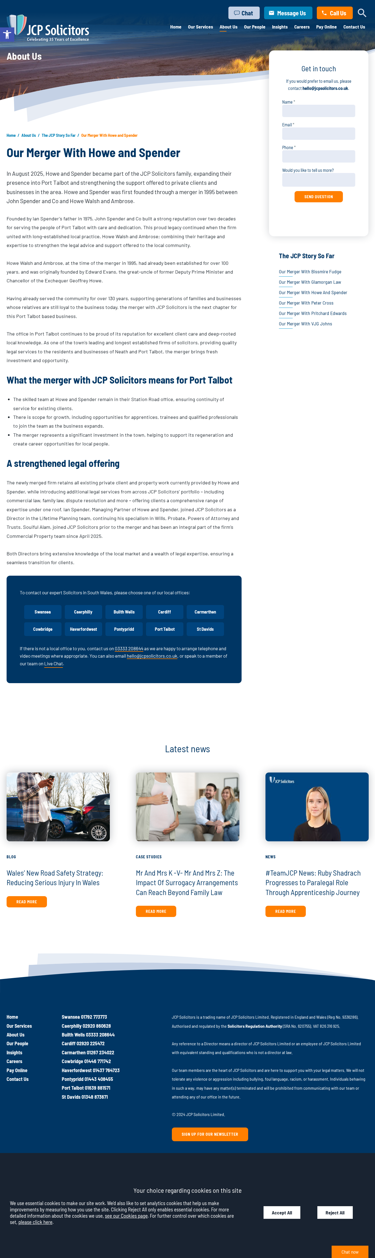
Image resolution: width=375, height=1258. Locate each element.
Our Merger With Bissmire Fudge (310, 271)
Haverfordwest (83, 629)
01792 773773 (94, 1017)
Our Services (200, 27)
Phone (287, 147)
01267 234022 (100, 1052)
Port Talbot (165, 629)
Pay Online (326, 27)
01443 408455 (99, 1079)
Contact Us (354, 27)
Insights (280, 27)
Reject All (335, 1212)
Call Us (338, 12)
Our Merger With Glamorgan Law (310, 282)
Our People (254, 27)
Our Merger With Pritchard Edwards (313, 313)
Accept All (282, 1212)
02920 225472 (91, 1043)
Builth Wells (124, 611)
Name (287, 101)
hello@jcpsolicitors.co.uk (152, 655)
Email (287, 124)
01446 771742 (97, 1061)
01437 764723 (106, 1070)
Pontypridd (124, 629)
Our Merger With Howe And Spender (313, 292)
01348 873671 (95, 1097)
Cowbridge (42, 629)
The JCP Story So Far (58, 135)
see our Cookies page (126, 1215)
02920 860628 (97, 1026)
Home (175, 27)
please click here (35, 1222)
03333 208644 (129, 648)
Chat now (350, 1252)
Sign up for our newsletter (210, 1134)
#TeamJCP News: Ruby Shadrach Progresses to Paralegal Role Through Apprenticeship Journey (313, 882)
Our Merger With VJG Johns (305, 323)
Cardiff (164, 611)
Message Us (291, 12)
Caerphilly (83, 611)
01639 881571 (97, 1088)
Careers (302, 27)
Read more (26, 901)
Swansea (43, 611)
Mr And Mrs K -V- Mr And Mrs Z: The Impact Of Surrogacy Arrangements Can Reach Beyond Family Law (187, 882)
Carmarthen (205, 611)
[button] (7, 34)
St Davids (205, 629)
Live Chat (53, 663)
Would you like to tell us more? (308, 170)
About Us (228, 27)
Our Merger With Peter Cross (306, 303)
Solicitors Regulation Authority (255, 1026)
